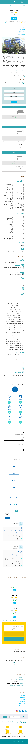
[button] (4, 50)
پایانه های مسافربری (5, 721)
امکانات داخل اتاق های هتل (21, 705)
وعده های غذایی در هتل (21, 701)
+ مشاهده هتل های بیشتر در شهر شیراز (9, 620)
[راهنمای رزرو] (7, 727)
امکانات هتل (21, 29)
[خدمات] (20, 727)
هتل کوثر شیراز (14, 582)
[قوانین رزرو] (20, 732)
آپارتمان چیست (22, 699)
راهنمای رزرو (7, 729)
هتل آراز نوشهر (10, 736)
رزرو (14, 590)
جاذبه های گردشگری (23, 721)
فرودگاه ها (25, 723)
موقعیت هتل (21, 31)
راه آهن (17, 723)
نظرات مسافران (21, 34)
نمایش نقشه (24, 22)
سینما (10, 721)
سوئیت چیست (22, 697)
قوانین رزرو (20, 733)
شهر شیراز (17, 5)
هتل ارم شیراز (12, 5)
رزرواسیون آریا (17, 2)
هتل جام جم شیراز (14, 595)
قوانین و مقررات (20, 33)
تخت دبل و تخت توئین (21, 703)
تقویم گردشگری (15, 721)
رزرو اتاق (22, 28)
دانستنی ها (14, 723)
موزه (19, 721)
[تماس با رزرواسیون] (7, 732)
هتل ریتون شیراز (14, 608)
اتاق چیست (23, 695)
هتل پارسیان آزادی (17, 736)
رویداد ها (21, 723)
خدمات (20, 729)
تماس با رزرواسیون (7, 733)
